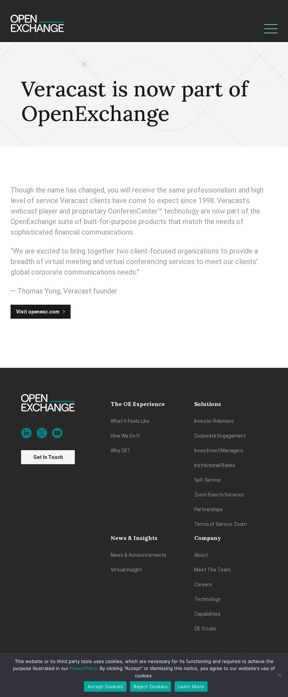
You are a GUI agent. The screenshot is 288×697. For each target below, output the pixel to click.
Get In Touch (48, 457)
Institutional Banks (214, 465)
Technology (207, 599)
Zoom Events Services (219, 495)
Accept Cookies (105, 686)
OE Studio (205, 628)
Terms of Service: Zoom (220, 524)
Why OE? (120, 450)
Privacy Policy (83, 668)
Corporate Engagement (220, 436)
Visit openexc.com (37, 311)
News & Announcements (138, 555)
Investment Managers (218, 450)
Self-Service (207, 480)
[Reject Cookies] (279, 674)
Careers (203, 584)
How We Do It (125, 436)
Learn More (191, 686)
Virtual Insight (126, 570)
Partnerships (208, 509)
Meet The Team (212, 570)
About (201, 555)
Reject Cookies (150, 686)
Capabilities (207, 614)
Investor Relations (214, 421)
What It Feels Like (130, 421)
